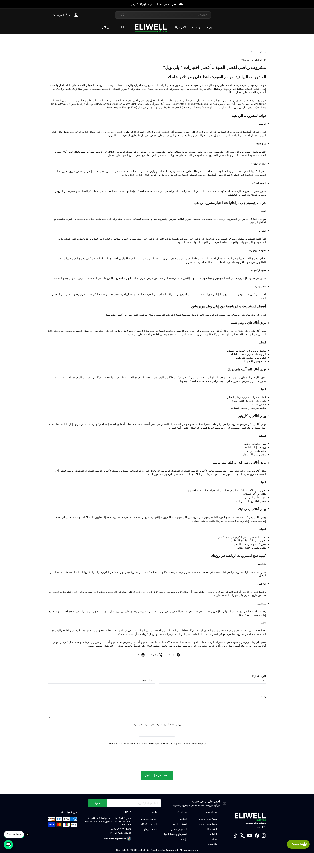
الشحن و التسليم (179, 829)
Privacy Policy (170, 743)
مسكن (262, 51)
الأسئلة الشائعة (180, 824)
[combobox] (163, 14)
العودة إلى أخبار (154, 775)
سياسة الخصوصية (149, 819)
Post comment (157, 732)
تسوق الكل (107, 27)
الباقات (122, 27)
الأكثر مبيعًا (180, 27)
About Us (212, 844)
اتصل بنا (183, 819)
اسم (264, 680)
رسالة (263, 696)
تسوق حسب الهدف (205, 27)
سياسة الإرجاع (150, 829)
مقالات (214, 839)
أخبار (250, 51)
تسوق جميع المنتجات (207, 819)
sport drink (257, 60)
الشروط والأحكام (149, 824)
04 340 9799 (117, 828)
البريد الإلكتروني (148, 680)
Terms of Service (191, 743)
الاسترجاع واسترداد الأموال (175, 834)
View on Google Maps (114, 838)
